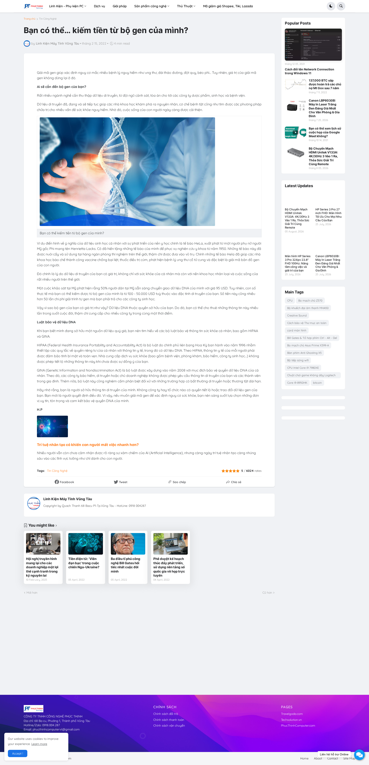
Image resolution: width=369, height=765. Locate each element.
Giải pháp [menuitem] (120, 6)
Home (304, 758)
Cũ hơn (267, 593)
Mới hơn (31, 593)
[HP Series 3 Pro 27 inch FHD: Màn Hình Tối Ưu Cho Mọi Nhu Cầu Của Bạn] (328, 198)
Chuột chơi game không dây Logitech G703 (311, 375)
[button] (331, 6)
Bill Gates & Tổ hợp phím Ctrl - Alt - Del (312, 338)
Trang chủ (29, 18)
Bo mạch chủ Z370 (310, 300)
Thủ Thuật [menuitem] (185, 6)
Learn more (39, 744)
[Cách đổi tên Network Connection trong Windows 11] (313, 45)
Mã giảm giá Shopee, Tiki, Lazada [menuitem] (228, 6)
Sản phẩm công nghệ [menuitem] (150, 6)
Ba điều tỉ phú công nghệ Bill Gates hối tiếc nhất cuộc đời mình (125, 565)
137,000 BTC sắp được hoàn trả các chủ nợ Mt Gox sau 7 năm (325, 84)
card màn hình (296, 330)
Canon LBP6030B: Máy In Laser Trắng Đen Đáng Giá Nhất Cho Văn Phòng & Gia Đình (324, 108)
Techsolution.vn (291, 720)
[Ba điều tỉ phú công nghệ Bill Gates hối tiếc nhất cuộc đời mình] (128, 544)
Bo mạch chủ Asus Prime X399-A (308, 345)
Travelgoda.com (292, 714)
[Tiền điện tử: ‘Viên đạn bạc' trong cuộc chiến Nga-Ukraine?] (85, 544)
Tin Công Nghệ (48, 18)
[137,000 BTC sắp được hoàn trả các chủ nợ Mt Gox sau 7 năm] (295, 84)
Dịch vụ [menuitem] (99, 6)
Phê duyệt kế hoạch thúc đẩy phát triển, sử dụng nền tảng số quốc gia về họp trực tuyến (169, 567)
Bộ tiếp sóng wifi (298, 360)
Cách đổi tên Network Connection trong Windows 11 (309, 71)
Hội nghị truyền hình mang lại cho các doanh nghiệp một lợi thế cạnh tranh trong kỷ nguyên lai (42, 567)
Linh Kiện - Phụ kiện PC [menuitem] (66, 6)
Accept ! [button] (17, 753)
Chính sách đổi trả (165, 714)
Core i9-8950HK (297, 382)
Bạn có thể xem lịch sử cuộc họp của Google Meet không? (325, 132)
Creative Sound (297, 315)
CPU (290, 300)
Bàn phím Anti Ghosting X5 (304, 352)
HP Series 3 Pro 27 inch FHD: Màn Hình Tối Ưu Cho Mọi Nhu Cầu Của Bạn (328, 215)
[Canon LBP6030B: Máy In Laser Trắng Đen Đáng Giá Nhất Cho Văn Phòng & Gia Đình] (295, 105)
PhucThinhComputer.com (298, 725)
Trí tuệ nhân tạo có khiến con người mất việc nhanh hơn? (88, 445)
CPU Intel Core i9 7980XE (303, 367)
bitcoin (317, 382)
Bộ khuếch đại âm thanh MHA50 (308, 308)
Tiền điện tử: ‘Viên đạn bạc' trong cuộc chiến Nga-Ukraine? (83, 563)
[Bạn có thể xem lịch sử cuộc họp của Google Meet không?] (295, 132)
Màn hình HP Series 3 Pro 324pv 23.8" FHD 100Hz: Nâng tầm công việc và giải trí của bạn (297, 263)
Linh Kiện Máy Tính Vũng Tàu (67, 499)
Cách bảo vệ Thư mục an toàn (307, 323)
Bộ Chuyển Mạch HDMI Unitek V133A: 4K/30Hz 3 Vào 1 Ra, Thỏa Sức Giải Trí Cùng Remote (323, 156)
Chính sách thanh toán (168, 720)
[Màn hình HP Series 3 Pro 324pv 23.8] (298, 245)
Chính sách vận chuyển (169, 725)
